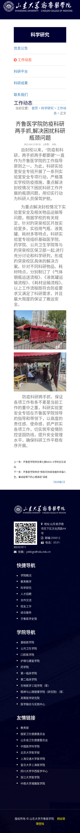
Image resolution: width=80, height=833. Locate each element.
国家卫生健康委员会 (33, 734)
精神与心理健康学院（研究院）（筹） (43, 692)
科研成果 (21, 83)
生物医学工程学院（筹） (35, 685)
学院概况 (26, 575)
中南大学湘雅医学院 (33, 783)
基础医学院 (27, 642)
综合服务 (26, 612)
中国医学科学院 (30, 746)
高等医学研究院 (30, 698)
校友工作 (26, 606)
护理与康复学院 (30, 661)
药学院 (25, 667)
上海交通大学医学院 (33, 758)
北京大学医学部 (30, 752)
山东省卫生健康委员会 (34, 740)
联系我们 (21, 95)
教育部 (25, 728)
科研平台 (21, 71)
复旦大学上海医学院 (33, 765)
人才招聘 (26, 594)
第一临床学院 (29, 673)
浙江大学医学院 (30, 777)
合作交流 (26, 600)
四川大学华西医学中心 (34, 771)
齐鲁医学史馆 (29, 618)
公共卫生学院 (29, 648)
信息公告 (21, 48)
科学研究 (47, 108)
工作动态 (25, 60)
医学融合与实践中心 (33, 704)
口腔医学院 (27, 654)
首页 (35, 108)
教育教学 (26, 581)
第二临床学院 (29, 679)
